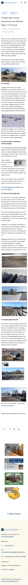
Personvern (17, 579)
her (24, 413)
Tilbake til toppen (15, 514)
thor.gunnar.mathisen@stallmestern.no (13, 552)
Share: (4, 429)
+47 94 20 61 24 (8, 545)
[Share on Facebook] (10, 429)
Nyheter (4, 13)
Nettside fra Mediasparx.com (9, 581)
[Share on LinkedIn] (18, 429)
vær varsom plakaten (7, 536)
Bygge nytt (13, 13)
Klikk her (12, 569)
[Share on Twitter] (14, 429)
